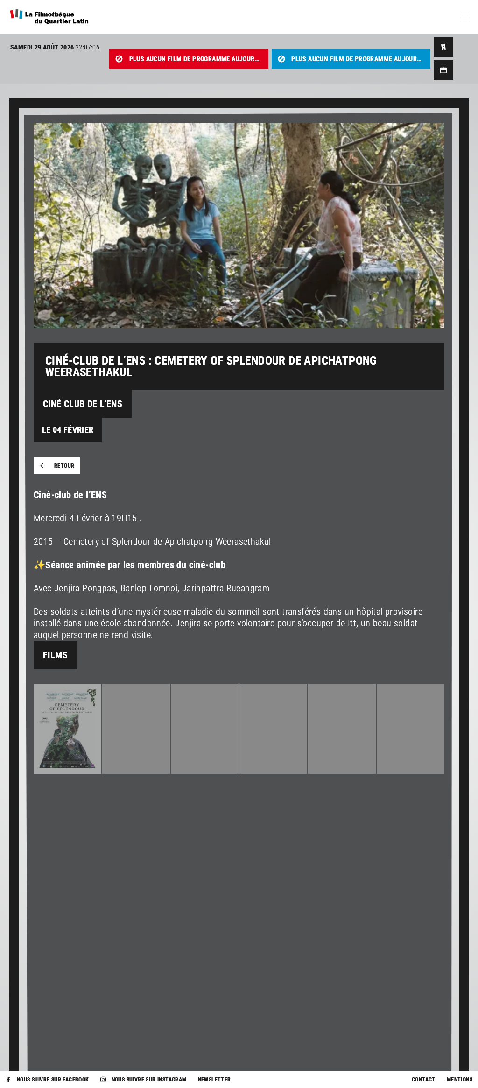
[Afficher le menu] (465, 17)
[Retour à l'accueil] (49, 17)
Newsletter (214, 1079)
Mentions (459, 1079)
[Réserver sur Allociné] (443, 47)
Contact (424, 1079)
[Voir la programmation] (443, 70)
